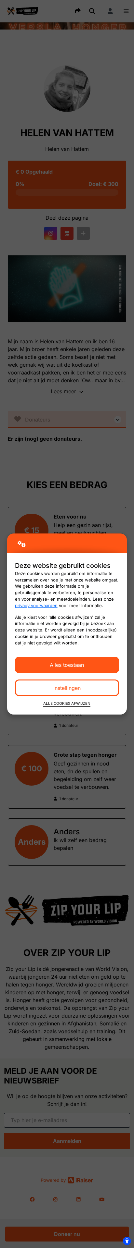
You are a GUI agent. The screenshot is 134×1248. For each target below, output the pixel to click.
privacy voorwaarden (36, 605)
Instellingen (67, 688)
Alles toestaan (67, 665)
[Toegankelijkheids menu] (127, 1241)
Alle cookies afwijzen (66, 703)
